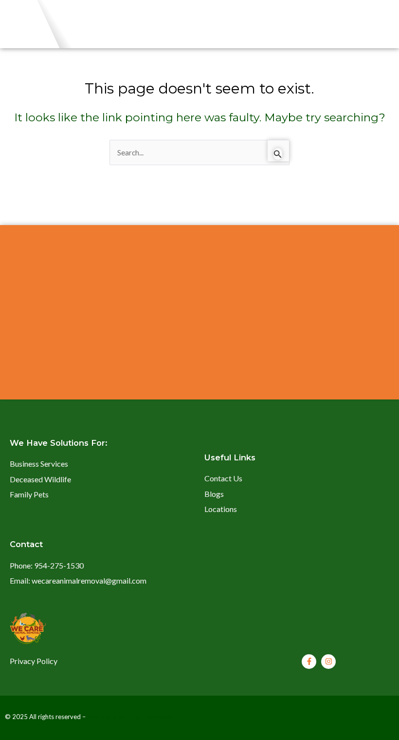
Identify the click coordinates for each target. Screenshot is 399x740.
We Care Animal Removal (131, 717)
